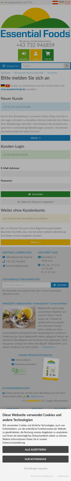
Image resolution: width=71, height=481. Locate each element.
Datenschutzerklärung (42, 476)
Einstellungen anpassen (35, 468)
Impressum (63, 476)
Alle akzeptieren (35, 449)
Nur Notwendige (35, 459)
